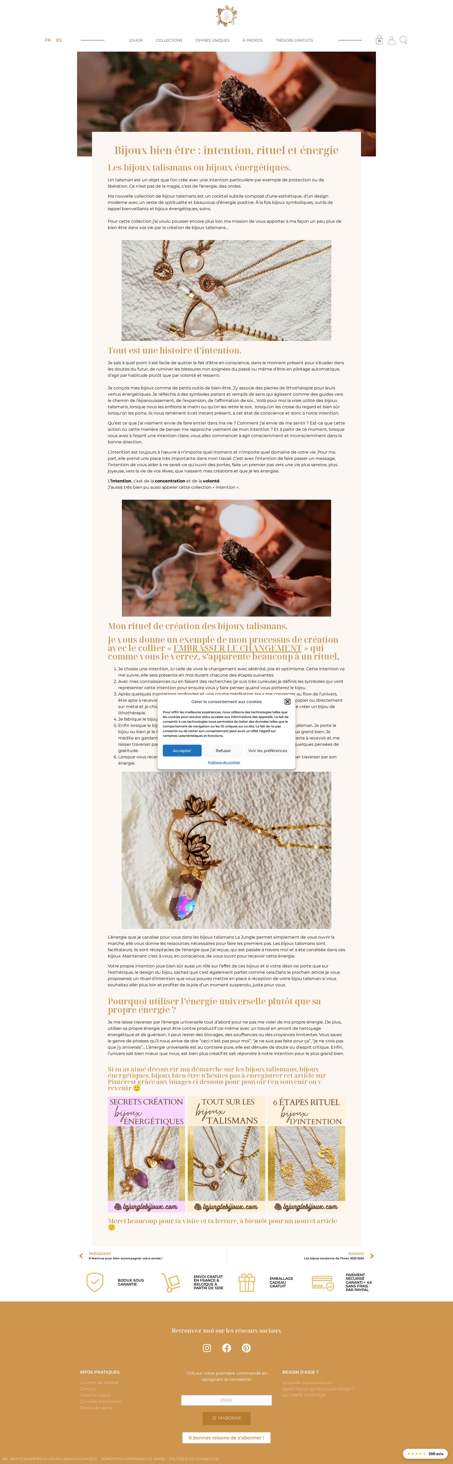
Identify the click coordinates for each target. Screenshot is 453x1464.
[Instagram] (207, 1348)
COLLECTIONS (169, 40)
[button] (287, 701)
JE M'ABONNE (226, 1418)
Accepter (182, 750)
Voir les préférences (267, 750)
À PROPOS (252, 40)
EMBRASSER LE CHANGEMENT (237, 648)
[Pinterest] (246, 1348)
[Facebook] (226, 1348)
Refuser (223, 750)
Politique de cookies (224, 762)
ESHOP (136, 40)
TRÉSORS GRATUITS (294, 40)
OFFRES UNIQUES (212, 40)
